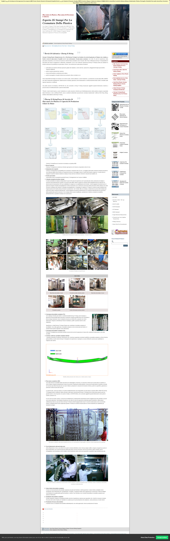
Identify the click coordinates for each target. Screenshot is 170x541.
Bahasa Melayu (125, 1)
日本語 (103, 1)
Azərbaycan (13, 1)
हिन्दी (80, 1)
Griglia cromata (124, 152)
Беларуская (20, 1)
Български (26, 1)
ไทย (74, 3)
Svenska (165, 1)
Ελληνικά (48, 1)
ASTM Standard (116, 206)
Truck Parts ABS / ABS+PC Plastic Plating (84, 533)
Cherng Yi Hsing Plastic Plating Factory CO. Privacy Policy (120, 94)
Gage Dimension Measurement (119, 214)
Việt (92, 3)
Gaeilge (76, 1)
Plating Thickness (117, 221)
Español (54, 1)
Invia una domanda (48, 509)
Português (143, 1)
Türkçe (81, 3)
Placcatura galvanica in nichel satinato (123, 115)
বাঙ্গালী (31, 1)
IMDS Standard (116, 212)
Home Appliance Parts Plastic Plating (63, 43)
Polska (138, 1)
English (3, 1)
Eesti (57, 1)
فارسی (61, 1)
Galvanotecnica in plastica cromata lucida (124, 106)
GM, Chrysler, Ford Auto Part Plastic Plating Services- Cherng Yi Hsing (120, 65)
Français (71, 1)
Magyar (89, 1)
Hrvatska (83, 1)
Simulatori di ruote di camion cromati (124, 183)
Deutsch (43, 1)
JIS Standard (116, 209)
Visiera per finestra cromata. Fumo (124, 135)
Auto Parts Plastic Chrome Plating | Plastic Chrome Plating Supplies (120, 84)
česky (34, 1)
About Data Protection (148, 537)
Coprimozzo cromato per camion (123, 173)
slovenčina (159, 1)
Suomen (66, 1)
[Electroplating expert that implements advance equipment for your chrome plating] (120, 55)
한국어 (107, 1)
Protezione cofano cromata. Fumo (124, 144)
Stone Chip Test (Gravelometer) (120, 224)
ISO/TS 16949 (116, 204)
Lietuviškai (112, 1)
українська (87, 3)
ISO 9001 (115, 197)
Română (148, 1)
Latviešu (118, 1)
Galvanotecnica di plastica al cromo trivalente (124, 125)
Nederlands (132, 1)
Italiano (99, 1)
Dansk (38, 1)
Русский (153, 1)
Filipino (77, 3)
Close (95, 3)
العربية (7, 1)
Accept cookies (162, 537)
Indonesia (93, 1)
